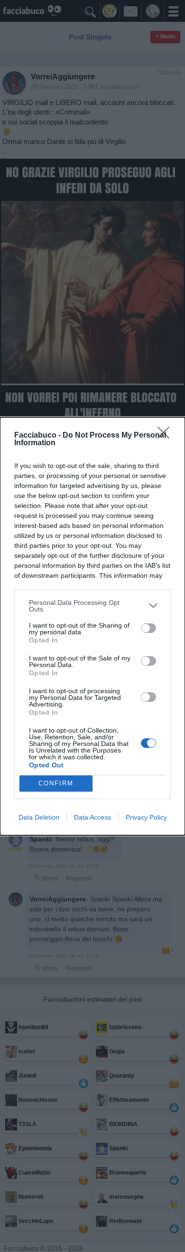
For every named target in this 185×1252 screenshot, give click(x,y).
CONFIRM (56, 783)
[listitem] (92, 605)
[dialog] (92, 626)
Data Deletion (38, 817)
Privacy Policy (146, 817)
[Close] (166, 436)
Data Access (92, 817)
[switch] (148, 628)
